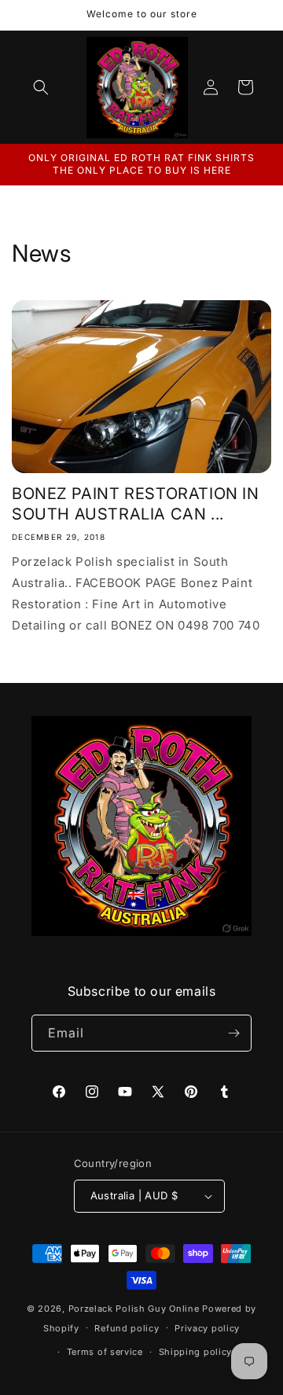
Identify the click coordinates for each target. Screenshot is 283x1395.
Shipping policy (196, 1351)
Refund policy (126, 1328)
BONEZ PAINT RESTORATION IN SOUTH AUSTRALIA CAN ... (135, 503)
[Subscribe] (233, 1033)
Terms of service (105, 1351)
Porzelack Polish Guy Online (135, 1308)
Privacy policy (207, 1328)
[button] (41, 87)
